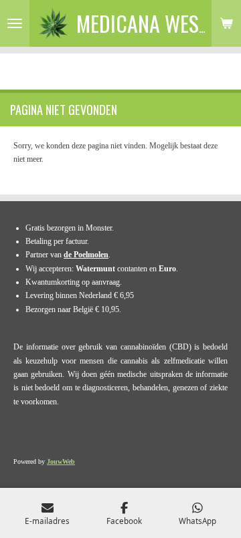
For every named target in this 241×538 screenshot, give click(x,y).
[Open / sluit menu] (14, 23)
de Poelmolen (86, 254)
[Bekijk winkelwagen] (226, 23)
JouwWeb (61, 461)
